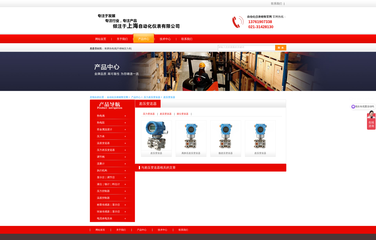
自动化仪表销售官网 (144, 21)
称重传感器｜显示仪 (108, 204)
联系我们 (276, 3)
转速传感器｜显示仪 (108, 211)
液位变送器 (182, 113)
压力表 (101, 136)
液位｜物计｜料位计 (108, 184)
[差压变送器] (156, 135)
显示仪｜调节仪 (106, 177)
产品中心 (136, 97)
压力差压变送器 (152, 97)
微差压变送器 (226, 153)
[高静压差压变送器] (191, 135)
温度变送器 (103, 143)
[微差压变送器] (226, 135)
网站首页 (100, 229)
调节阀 (101, 156)
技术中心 (162, 229)
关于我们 (121, 229)
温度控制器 (103, 197)
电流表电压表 (104, 218)
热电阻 (101, 122)
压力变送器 (149, 113)
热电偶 (101, 115)
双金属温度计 (104, 129)
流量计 (101, 163)
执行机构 (102, 170)
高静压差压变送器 (191, 153)
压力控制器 (103, 191)
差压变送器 (169, 97)
